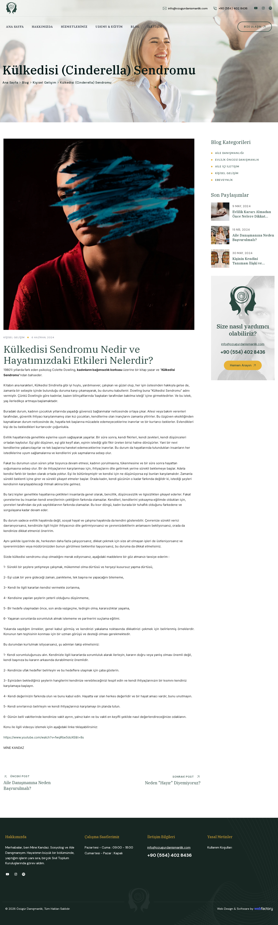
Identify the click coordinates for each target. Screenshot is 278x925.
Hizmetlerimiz (74, 27)
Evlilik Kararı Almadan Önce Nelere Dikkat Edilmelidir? (251, 214)
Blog (135, 27)
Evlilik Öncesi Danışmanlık (237, 159)
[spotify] (270, 8)
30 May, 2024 (242, 253)
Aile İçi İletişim (227, 166)
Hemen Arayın (241, 365)
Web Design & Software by (235, 909)
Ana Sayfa (15, 27)
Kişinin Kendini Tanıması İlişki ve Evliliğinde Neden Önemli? (247, 261)
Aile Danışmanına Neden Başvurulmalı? (253, 237)
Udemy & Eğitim (109, 27)
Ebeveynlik (224, 180)
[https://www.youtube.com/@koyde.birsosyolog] (256, 8)
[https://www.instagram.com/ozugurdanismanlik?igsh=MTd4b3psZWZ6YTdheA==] (263, 8)
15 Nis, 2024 (241, 229)
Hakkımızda (42, 27)
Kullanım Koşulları (219, 847)
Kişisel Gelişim (44, 83)
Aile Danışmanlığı (229, 153)
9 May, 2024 (241, 206)
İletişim (155, 27)
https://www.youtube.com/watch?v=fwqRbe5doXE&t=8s (43, 737)
